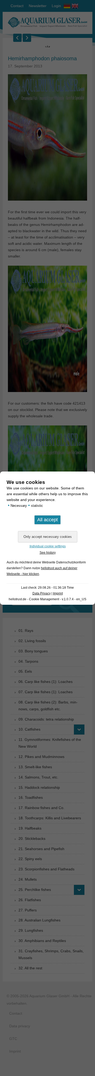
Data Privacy (41, 593)
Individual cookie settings (48, 546)
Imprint (58, 593)
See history (48, 552)
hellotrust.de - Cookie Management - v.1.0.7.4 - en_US (47, 599)
